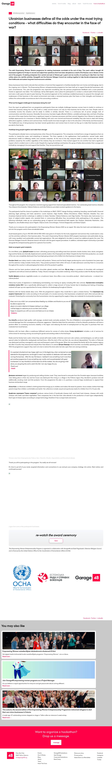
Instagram (100, 755)
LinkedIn (100, 33)
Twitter (93, 33)
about (74, 4)
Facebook (86, 33)
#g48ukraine (30, 13)
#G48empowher (18, 13)
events (54, 4)
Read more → (6, 656)
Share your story (79, 753)
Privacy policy (78, 755)
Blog (69, 4)
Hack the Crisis (87, 4)
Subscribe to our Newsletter (82, 757)
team (79, 4)
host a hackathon (99, 4)
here (56, 541)
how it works (62, 4)
